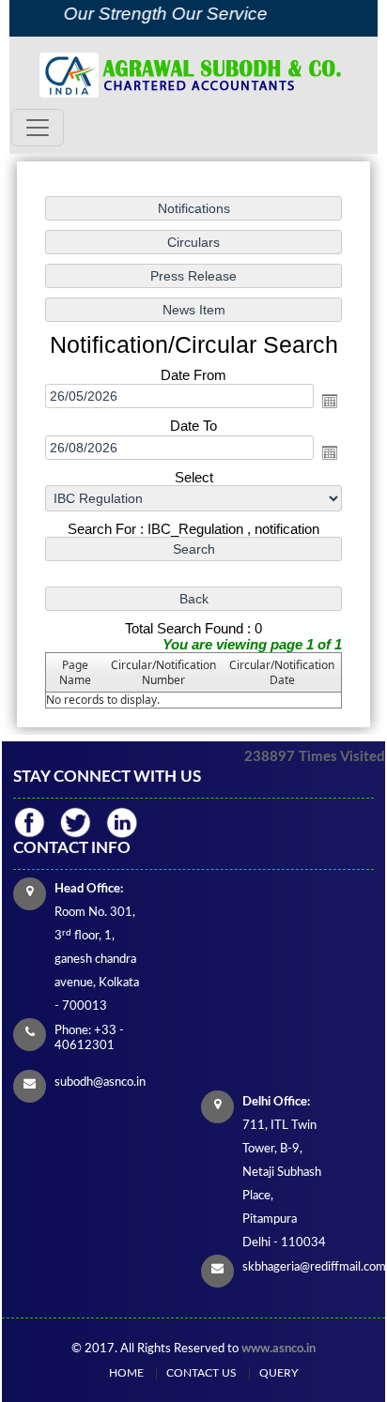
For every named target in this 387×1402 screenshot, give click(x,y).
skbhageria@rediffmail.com (314, 1267)
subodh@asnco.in (100, 1082)
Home (126, 1373)
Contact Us (201, 1373)
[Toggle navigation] (37, 127)
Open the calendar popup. (329, 400)
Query (278, 1373)
